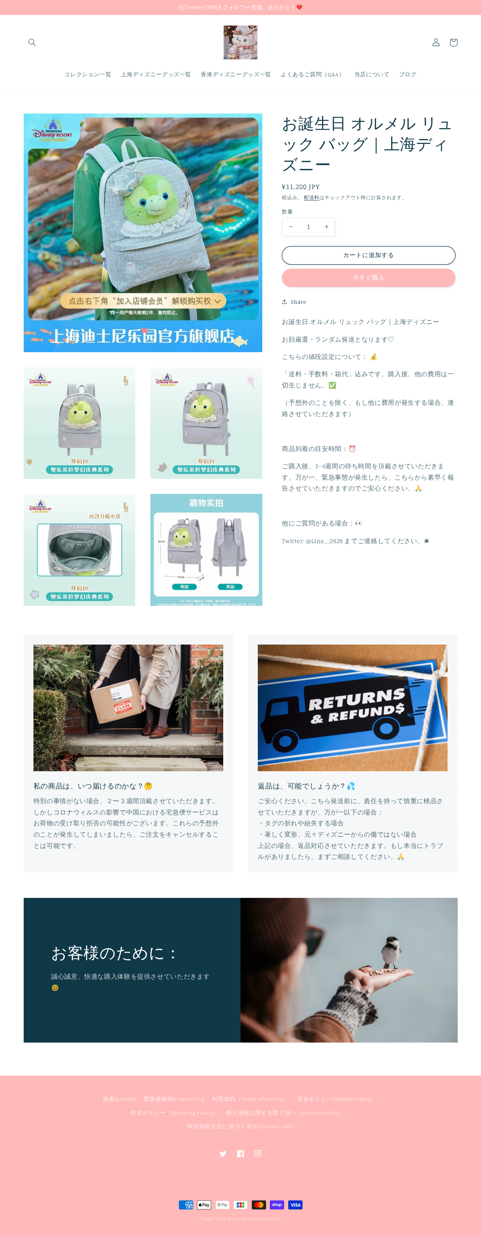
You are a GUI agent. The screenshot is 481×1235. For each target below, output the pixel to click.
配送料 (311, 197)
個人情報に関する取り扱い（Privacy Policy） (285, 1112)
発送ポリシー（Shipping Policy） (174, 1112)
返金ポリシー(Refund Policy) (334, 1099)
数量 (287, 211)
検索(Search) (119, 1099)
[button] (32, 42)
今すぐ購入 (369, 277)
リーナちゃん (227, 1219)
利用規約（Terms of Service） (250, 1099)
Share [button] (298, 301)
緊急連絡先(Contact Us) (174, 1099)
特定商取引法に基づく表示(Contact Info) (240, 1126)
